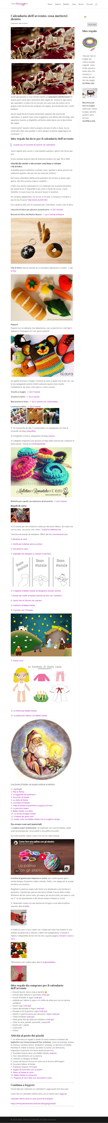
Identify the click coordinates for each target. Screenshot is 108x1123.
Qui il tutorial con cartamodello (45, 402)
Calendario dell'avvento (19, 23)
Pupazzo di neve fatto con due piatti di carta (33, 1078)
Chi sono (89, 4)
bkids (27, 906)
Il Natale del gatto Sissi (24, 816)
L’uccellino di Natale (21, 803)
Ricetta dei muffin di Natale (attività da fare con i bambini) (37, 596)
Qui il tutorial (57, 210)
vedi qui (45, 995)
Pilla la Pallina (18, 792)
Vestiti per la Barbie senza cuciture (27, 544)
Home (50, 4)
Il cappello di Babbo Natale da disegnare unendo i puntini (37, 591)
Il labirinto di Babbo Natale (24, 605)
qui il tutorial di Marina (54, 214)
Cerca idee (92, 24)
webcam (53, 1053)
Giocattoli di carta (20, 549)
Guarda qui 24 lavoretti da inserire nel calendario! (34, 145)
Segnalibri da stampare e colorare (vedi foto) (32, 554)
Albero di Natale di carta (23, 1072)
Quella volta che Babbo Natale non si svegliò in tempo (37, 819)
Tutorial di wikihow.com (51, 530)
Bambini (66, 4)
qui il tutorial (61, 501)
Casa (74, 4)
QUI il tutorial (34, 392)
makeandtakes (49, 962)
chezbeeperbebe (38, 444)
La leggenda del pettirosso (24, 795)
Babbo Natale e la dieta (23, 811)
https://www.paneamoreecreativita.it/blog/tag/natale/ (33, 1104)
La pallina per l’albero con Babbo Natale (30, 716)
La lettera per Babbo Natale (25, 711)
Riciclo (81, 4)
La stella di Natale (20, 800)
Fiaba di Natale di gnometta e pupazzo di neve (32, 806)
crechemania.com (60, 534)
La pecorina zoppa (20, 808)
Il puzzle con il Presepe (23, 610)
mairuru (51, 436)
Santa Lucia (18, 661)
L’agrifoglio (17, 789)
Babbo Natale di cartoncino (25, 1075)
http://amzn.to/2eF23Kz (38, 200)
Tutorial (58, 4)
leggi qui (63, 1094)
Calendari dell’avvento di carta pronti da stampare (32, 1099)
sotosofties (31, 431)
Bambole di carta (20, 539)
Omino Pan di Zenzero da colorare (27, 601)
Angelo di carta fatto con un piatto (27, 1070)
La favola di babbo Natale (25, 814)
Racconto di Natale (21, 797)
